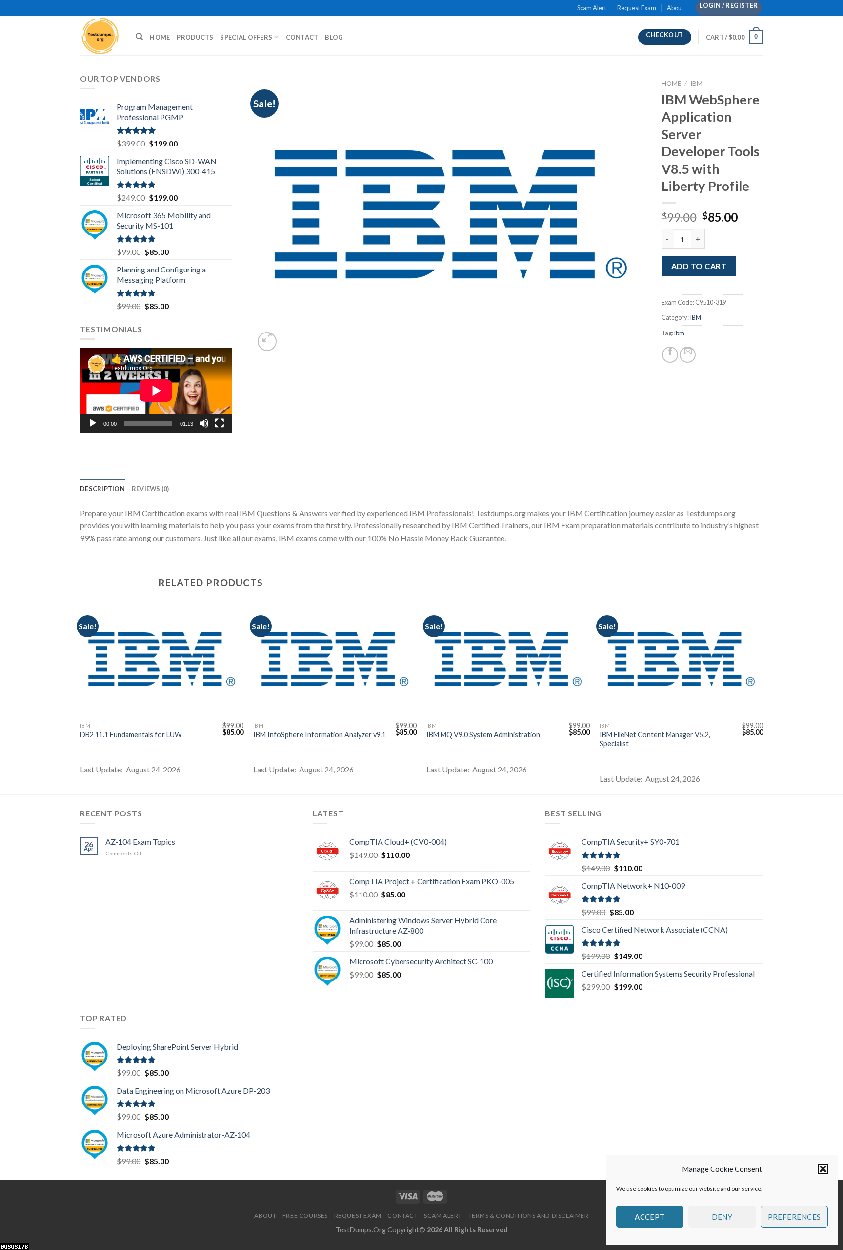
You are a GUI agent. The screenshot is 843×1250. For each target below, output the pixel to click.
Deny (722, 1216)
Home (160, 37)
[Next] (762, 696)
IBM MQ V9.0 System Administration (483, 734)
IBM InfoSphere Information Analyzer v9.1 (319, 734)
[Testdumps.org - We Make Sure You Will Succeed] (100, 35)
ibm (679, 333)
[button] (823, 1169)
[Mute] (204, 423)
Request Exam (636, 8)
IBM (696, 83)
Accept (650, 1216)
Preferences (794, 1216)
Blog (334, 37)
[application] (156, 390)
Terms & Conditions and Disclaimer (528, 1215)
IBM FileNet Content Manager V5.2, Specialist (655, 739)
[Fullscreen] (219, 423)
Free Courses (305, 1215)
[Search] (139, 36)
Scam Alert (591, 8)
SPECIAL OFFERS (246, 37)
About (675, 8)
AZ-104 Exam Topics (140, 841)
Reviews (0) (150, 489)
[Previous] (80, 696)
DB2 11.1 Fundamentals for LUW (131, 734)
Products (195, 37)
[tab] (102, 489)
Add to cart (698, 266)
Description (102, 489)
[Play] (93, 423)
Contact (302, 37)
